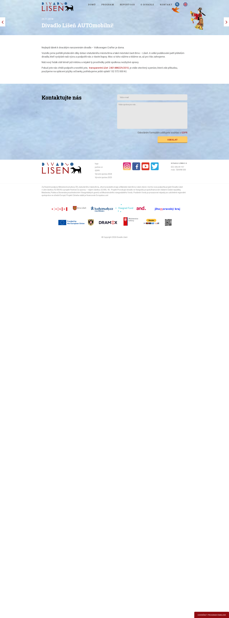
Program (107, 4)
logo (96, 164)
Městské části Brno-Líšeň (130, 187)
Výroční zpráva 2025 (103, 177)
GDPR (184, 132)
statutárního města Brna (89, 187)
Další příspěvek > (2, 22)
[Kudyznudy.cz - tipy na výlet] (102, 209)
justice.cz (99, 167)
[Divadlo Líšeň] (57, 6)
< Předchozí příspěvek (226, 22)
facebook (136, 166)
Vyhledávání (177, 4)
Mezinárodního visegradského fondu (117, 192)
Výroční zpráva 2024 (103, 174)
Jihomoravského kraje (109, 187)
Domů (92, 4)
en (185, 4)
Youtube (145, 166)
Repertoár (127, 4)
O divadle (147, 4)
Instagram (127, 166)
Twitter (155, 166)
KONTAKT (166, 4)
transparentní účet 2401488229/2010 (109, 67)
